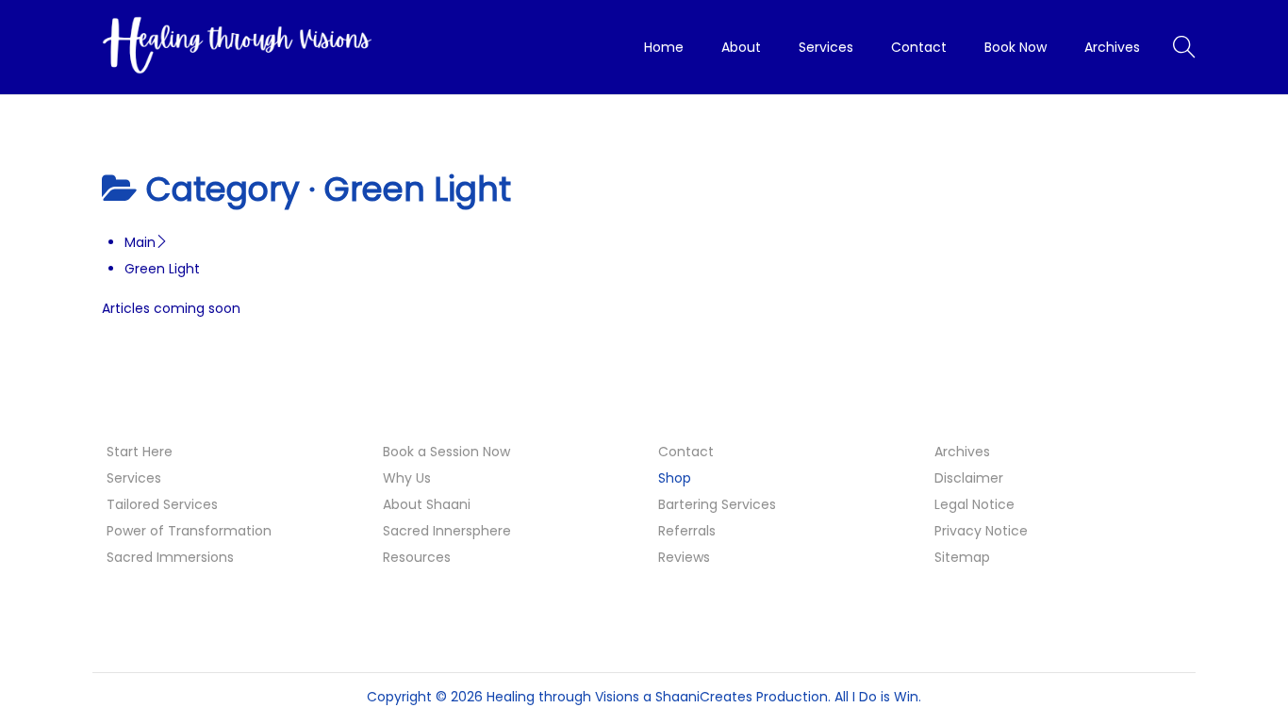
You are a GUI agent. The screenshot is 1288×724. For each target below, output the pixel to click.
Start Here (140, 451)
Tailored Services (162, 504)
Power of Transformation (189, 530)
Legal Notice (974, 504)
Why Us (407, 478)
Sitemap (962, 557)
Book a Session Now (446, 451)
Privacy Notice (981, 530)
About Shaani (427, 504)
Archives (962, 451)
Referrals (687, 530)
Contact (686, 451)
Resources (417, 557)
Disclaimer (968, 478)
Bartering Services (717, 504)
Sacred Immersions (170, 557)
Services (134, 478)
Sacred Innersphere (447, 530)
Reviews (684, 557)
